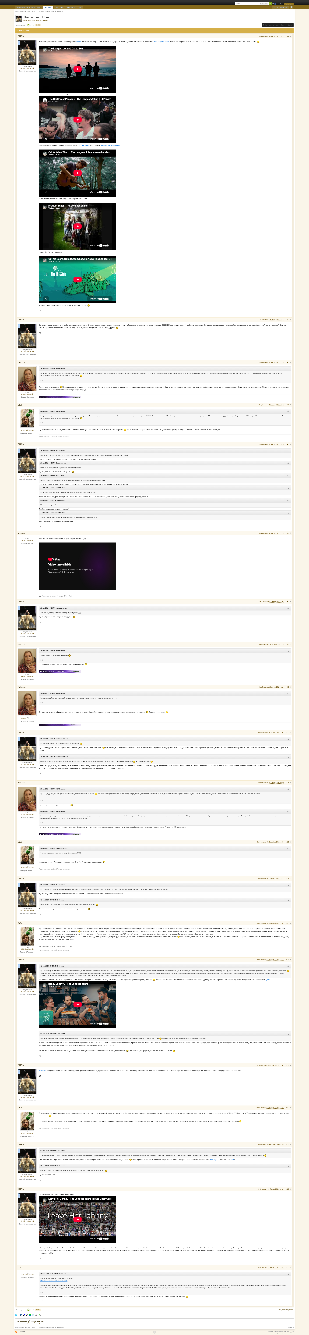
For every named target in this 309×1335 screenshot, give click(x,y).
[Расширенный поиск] (273, 4)
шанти (78, 42)
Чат (80, 7)
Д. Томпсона (84, 145)
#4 (288, 405)
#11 (288, 783)
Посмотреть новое (281, 7)
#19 (287, 1189)
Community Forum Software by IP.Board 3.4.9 (280, 1331)
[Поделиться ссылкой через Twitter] (16, 1315)
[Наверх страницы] (154, 1332)
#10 (287, 732)
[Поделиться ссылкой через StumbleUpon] (30, 1315)
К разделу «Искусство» (286, 1310)
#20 (287, 1267)
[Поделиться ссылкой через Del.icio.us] (24, 1315)
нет (232, 1159)
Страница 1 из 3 (21, 25)
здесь (268, 980)
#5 (288, 444)
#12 (287, 842)
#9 (288, 687)
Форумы (48, 7)
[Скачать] (40, 1315)
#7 (288, 602)
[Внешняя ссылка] (60, 397)
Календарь (71, 7)
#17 (287, 1108)
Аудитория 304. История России (29, 7)
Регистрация (288, 4)
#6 (288, 533)
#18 (287, 1144)
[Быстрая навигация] (291, 7)
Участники (59, 7)
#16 (287, 1065)
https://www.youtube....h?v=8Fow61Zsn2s (53, 1281)
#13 (287, 878)
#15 (287, 960)
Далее (38, 25)
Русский (22, 1331)
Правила (291, 1327)
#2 (288, 320)
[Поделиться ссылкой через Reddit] (27, 1315)
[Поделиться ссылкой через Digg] (21, 1315)
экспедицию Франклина (110, 145)
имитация (214, 1159)
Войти (280, 4)
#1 (288, 36)
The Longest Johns (161, 42)
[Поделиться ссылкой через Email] (33, 1315)
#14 (287, 923)
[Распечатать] (36, 1315)
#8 (288, 644)
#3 (288, 362)
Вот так (42, 1070)
